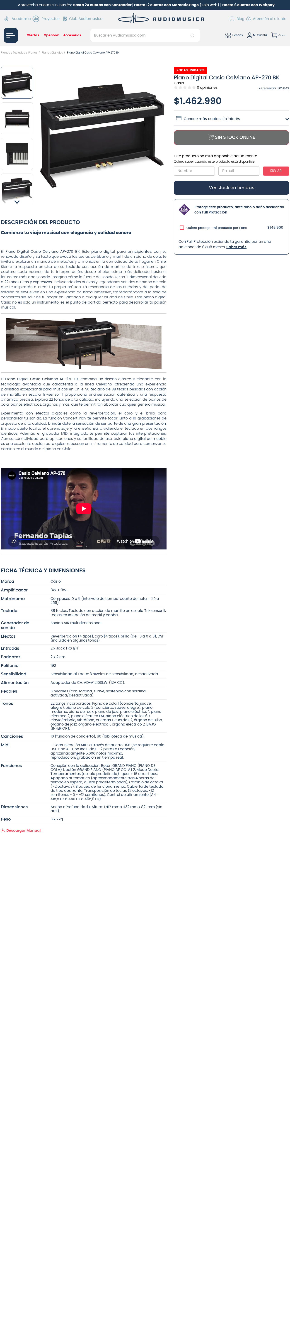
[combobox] (145, 35)
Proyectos (50, 19)
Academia (21, 19)
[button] (102, 132)
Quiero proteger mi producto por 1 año (216, 228)
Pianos (32, 52)
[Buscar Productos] (193, 35)
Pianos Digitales (52, 52)
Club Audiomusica (86, 19)
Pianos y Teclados (13, 52)
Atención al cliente (269, 19)
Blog (240, 19)
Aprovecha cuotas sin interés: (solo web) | (146, 5)
